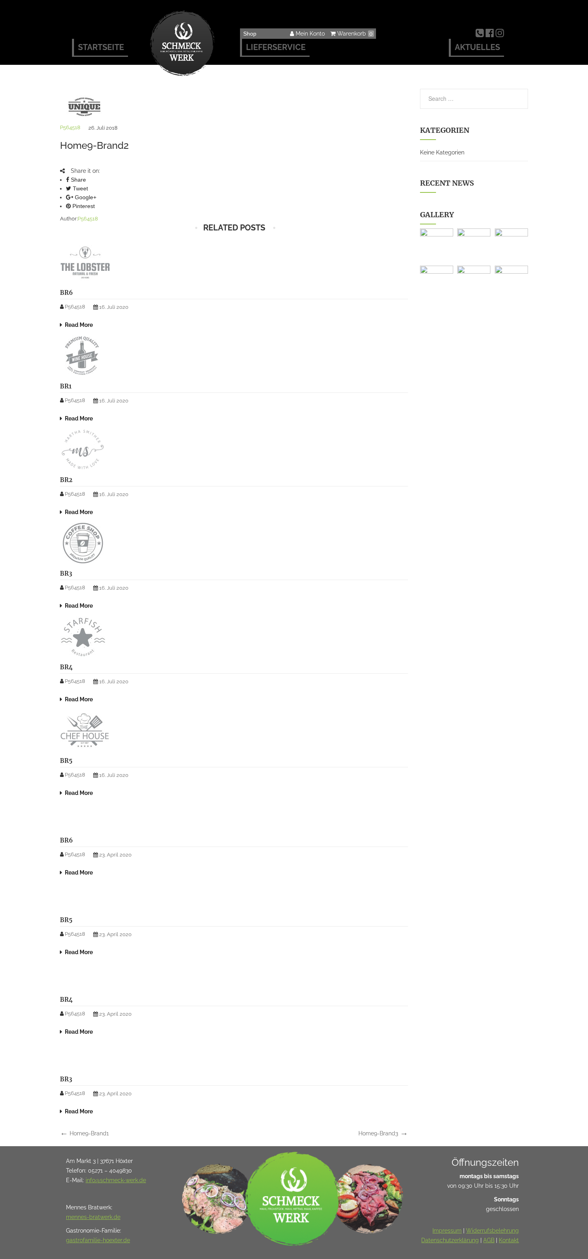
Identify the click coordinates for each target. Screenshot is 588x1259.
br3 (66, 573)
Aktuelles (477, 47)
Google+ (84, 197)
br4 (66, 667)
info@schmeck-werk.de (116, 1180)
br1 (66, 386)
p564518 (70, 127)
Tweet (79, 188)
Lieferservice (276, 47)
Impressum (447, 1230)
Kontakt (509, 1240)
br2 (66, 480)
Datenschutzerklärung (450, 1240)
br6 (66, 292)
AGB (488, 1240)
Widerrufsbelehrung (492, 1230)
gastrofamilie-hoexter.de (98, 1240)
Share (77, 179)
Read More (79, 325)
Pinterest (83, 206)
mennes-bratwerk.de (93, 1217)
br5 (66, 761)
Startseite (101, 47)
